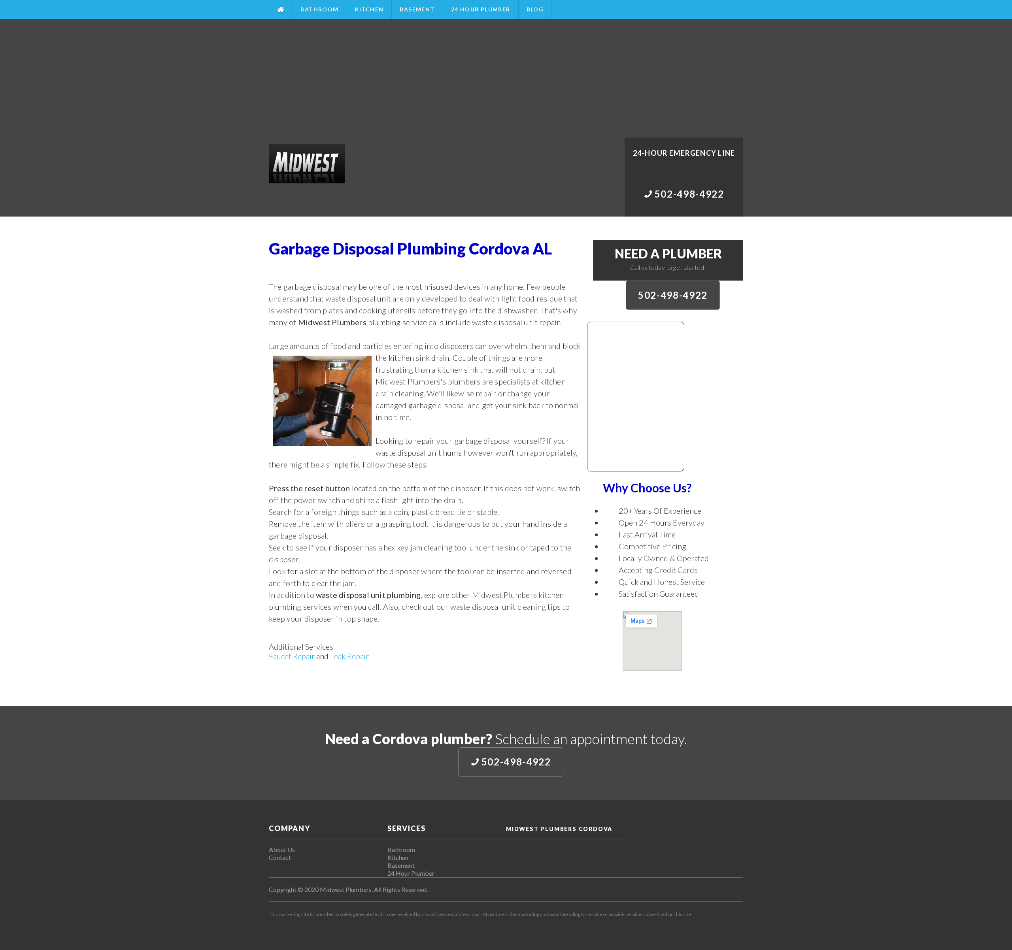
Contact (280, 857)
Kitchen (369, 9)
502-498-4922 (673, 295)
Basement (417, 9)
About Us (282, 849)
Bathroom (319, 9)
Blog (535, 9)
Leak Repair (349, 656)
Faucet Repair (292, 656)
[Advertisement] (506, 78)
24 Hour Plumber (480, 9)
